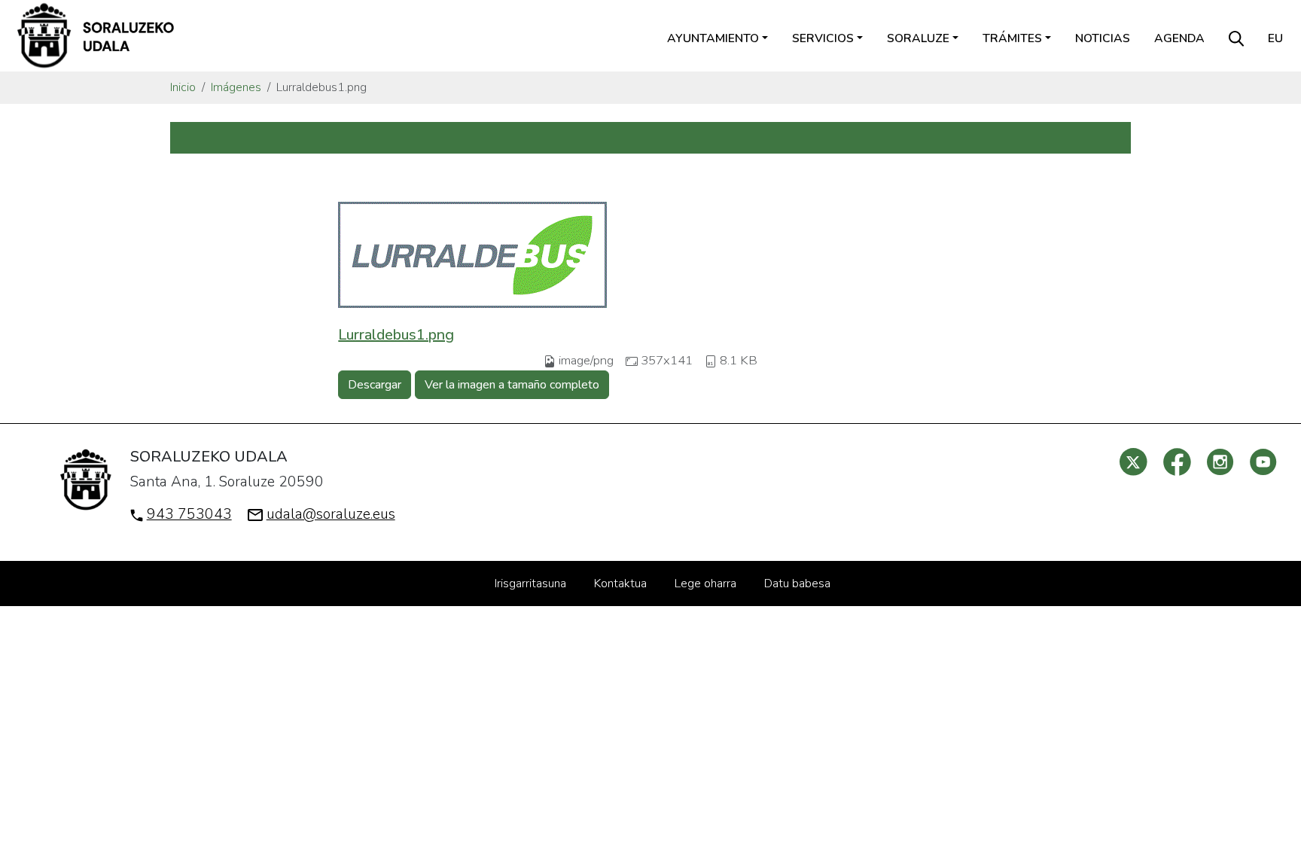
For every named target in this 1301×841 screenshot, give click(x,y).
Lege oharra (705, 583)
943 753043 (189, 514)
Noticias (1102, 38)
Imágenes (236, 87)
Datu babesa (797, 583)
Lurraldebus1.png (396, 335)
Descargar (374, 384)
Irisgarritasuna (530, 583)
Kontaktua (620, 583)
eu (1275, 38)
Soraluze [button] (918, 38)
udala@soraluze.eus (331, 514)
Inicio (183, 87)
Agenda (1179, 38)
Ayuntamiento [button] (713, 38)
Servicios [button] (823, 38)
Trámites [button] (1012, 38)
